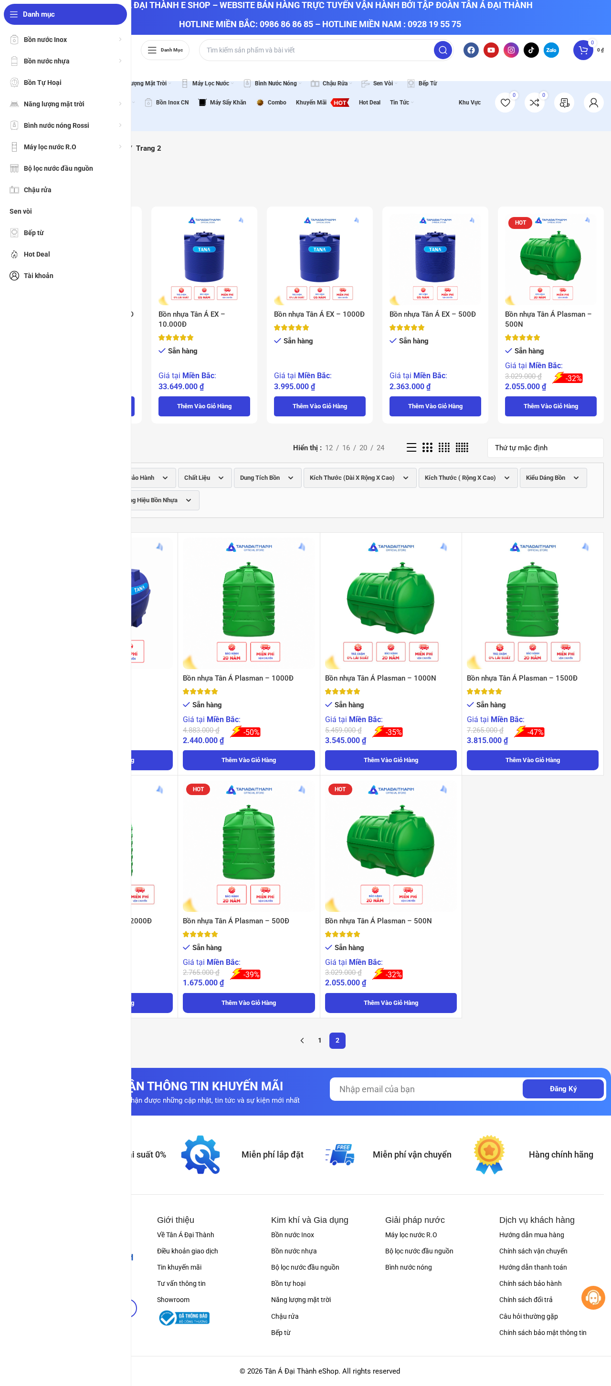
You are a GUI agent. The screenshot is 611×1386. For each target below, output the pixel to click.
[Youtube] (491, 50)
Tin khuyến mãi (179, 1267)
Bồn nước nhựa (294, 1251)
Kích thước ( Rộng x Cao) (460, 477)
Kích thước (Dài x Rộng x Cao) (352, 477)
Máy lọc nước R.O (411, 1235)
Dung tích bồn (260, 477)
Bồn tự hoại (288, 1283)
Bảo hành (141, 477)
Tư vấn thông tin (181, 1283)
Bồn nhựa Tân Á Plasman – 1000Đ (238, 678)
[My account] (594, 102)
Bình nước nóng (408, 1267)
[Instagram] (511, 50)
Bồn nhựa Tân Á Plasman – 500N (378, 921)
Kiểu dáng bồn (545, 477)
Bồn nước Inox (292, 1235)
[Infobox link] (564, 103)
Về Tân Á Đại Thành (185, 1235)
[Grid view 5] (462, 448)
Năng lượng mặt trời (301, 1299)
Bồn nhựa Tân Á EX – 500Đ (433, 314)
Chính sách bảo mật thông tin (543, 1332)
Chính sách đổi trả (526, 1299)
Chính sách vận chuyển (533, 1251)
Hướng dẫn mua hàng (531, 1235)
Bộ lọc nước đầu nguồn (305, 1267)
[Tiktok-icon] (531, 50)
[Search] (443, 50)
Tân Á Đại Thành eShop (301, 1371)
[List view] (411, 448)
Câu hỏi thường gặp (528, 1316)
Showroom (173, 1299)
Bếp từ (281, 1332)
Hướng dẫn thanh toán (533, 1267)
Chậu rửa (285, 1316)
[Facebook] (471, 50)
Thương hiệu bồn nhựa (146, 500)
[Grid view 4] (444, 448)
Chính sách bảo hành (530, 1283)
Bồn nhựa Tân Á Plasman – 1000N (380, 678)
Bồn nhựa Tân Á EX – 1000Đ (319, 314)
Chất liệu (197, 477)
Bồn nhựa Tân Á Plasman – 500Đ (236, 921)
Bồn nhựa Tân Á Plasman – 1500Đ (522, 678)
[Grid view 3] (427, 448)
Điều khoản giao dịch (187, 1251)
